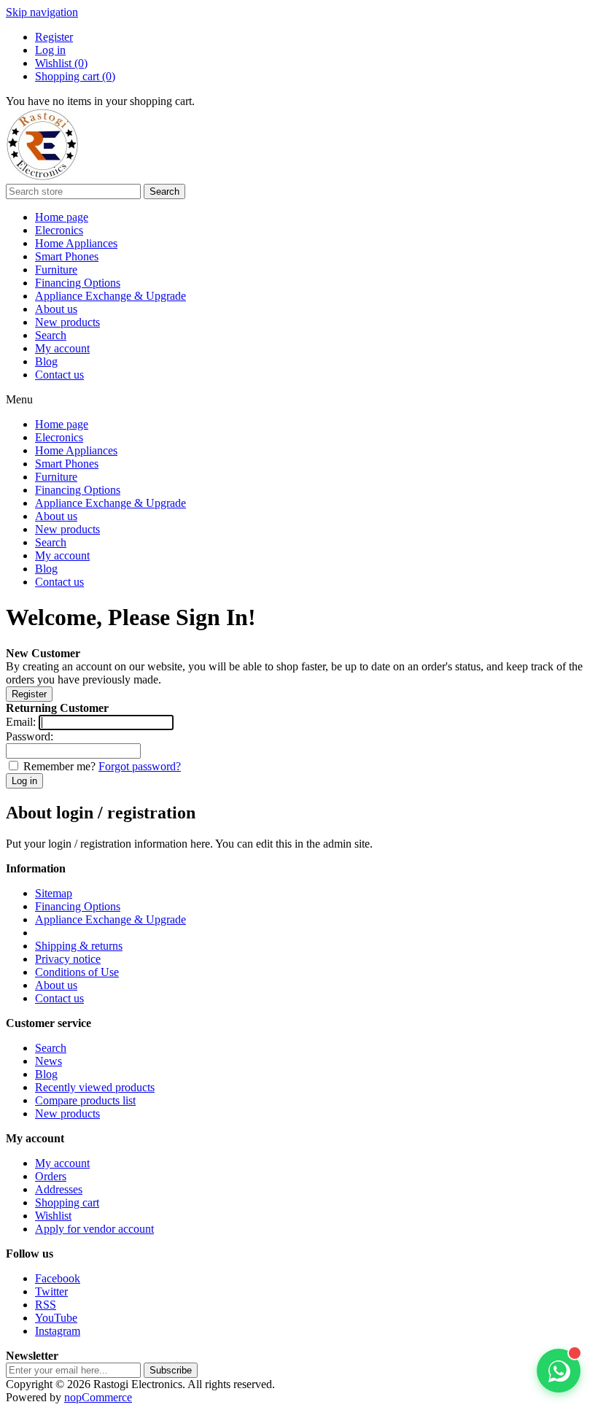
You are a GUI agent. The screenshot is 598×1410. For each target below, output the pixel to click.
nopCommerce (98, 1397)
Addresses (58, 1189)
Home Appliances (76, 243)
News (48, 1061)
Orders (50, 1176)
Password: (29, 736)
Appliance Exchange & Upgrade (110, 296)
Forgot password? (139, 766)
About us (56, 309)
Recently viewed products (95, 1087)
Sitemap (53, 893)
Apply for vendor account (94, 1229)
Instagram (57, 1331)
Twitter (51, 1291)
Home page (61, 217)
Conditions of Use (77, 972)
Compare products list (85, 1100)
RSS (45, 1304)
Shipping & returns (79, 946)
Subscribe (171, 1370)
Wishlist (53, 1215)
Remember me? (59, 766)
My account (62, 348)
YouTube (56, 1318)
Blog (46, 361)
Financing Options (77, 282)
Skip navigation (42, 12)
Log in (50, 50)
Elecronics (59, 230)
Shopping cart (67, 1202)
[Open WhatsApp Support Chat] (558, 1370)
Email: (21, 722)
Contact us (59, 374)
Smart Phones (66, 256)
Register (54, 37)
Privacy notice (68, 959)
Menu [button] (19, 399)
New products (67, 322)
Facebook (57, 1278)
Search (164, 191)
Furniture (56, 269)
